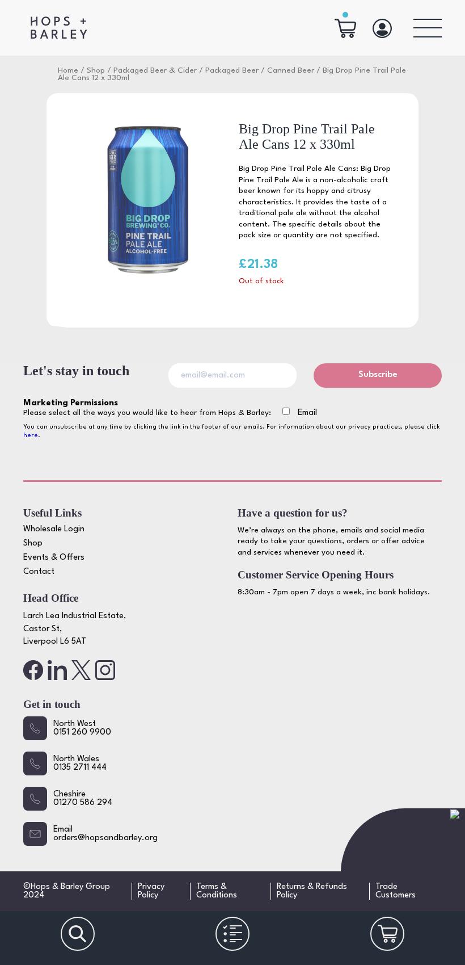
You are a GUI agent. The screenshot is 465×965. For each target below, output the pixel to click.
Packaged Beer (232, 70)
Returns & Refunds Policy (312, 891)
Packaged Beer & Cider (155, 70)
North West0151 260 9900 (82, 728)
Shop (96, 70)
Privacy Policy (151, 891)
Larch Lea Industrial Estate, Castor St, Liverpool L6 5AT (74, 629)
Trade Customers (395, 891)
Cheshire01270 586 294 (82, 798)
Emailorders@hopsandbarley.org (105, 833)
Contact (38, 572)
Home (68, 70)
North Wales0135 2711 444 (80, 763)
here (30, 436)
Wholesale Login (53, 529)
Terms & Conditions (216, 891)
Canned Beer (290, 70)
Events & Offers (53, 557)
